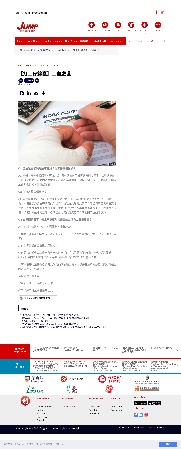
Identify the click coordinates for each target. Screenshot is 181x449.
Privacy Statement (124, 427)
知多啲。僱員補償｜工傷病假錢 (35, 321)
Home (19, 41)
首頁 (19, 50)
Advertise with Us (70, 406)
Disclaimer (140, 427)
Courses (139, 41)
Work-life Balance (103, 41)
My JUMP (151, 41)
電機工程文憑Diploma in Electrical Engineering (74, 363)
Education (94, 413)
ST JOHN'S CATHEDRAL (161, 348)
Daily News (71, 41)
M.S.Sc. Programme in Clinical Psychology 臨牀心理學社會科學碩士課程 (46, 364)
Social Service (95, 410)
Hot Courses (18, 365)
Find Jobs (41, 410)
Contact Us (116, 410)
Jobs (129, 41)
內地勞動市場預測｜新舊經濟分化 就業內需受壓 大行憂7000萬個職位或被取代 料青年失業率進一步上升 (65, 327)
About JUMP (116, 406)
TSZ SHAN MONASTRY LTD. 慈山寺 (105, 349)
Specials (41, 420)
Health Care (94, 406)
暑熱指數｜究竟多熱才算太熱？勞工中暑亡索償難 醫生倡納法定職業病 (51, 315)
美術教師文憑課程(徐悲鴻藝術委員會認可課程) (134, 363)
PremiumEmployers (20, 350)
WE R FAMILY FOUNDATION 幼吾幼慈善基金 (46, 349)
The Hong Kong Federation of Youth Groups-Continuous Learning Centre (105, 369)
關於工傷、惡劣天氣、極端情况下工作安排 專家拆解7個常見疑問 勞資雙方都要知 (55, 318)
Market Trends (52, 41)
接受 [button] (168, 444)
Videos (119, 41)
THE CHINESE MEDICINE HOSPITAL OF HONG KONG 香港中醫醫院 (134, 350)
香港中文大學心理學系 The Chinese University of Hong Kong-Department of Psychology (46, 371)
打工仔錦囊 (29, 80)
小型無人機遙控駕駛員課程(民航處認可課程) (105, 363)
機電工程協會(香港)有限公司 (75, 366)
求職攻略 (84, 41)
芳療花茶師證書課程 (159, 362)
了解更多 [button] (59, 444)
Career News (32, 41)
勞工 (21, 80)
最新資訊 (31, 50)
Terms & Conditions (156, 427)
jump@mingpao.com (33, 12)
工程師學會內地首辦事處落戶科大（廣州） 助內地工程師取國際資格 (50, 324)
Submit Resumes (44, 406)
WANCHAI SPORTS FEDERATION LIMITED (73, 349)
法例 (37, 80)
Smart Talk (60, 50)
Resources (27, 65)
